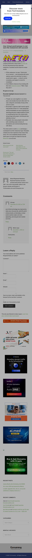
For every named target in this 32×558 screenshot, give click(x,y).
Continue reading (16, 21)
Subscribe (8, 18)
